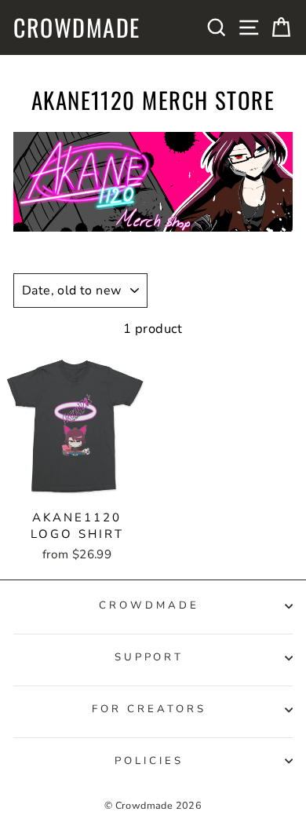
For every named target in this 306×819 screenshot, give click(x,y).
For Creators (149, 709)
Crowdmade (76, 27)
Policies (149, 761)
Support (149, 657)
